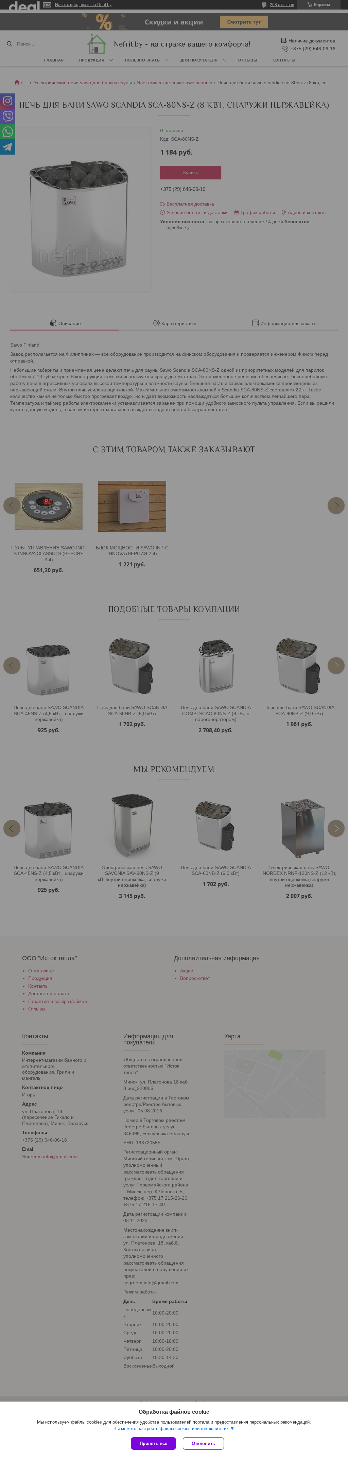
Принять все (153, 1443)
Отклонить (203, 1443)
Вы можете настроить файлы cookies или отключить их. (172, 1428)
